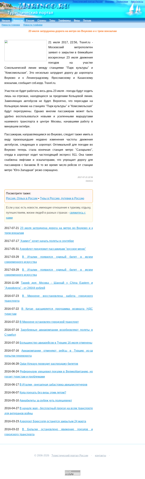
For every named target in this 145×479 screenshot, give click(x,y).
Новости (18, 20)
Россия (30, 20)
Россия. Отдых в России (21, 198)
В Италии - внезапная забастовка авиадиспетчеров (53, 384)
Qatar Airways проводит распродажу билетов (49, 363)
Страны (41, 20)
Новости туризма (11, 24)
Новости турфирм (32, 24)
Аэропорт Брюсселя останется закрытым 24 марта (53, 421)
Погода (87, 20)
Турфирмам (122, 1)
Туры (52, 20)
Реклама (109, 1)
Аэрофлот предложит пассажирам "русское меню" (53, 248)
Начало (6, 20)
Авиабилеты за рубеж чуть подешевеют (46, 400)
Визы (77, 20)
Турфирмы (64, 20)
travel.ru (89, 181)
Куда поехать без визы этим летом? (43, 392)
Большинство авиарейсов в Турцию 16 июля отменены (56, 342)
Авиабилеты (137, 1)
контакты (100, 455)
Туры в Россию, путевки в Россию (62, 198)
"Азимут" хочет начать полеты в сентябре (47, 240)
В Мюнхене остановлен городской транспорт (49, 321)
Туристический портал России (87, 1)
